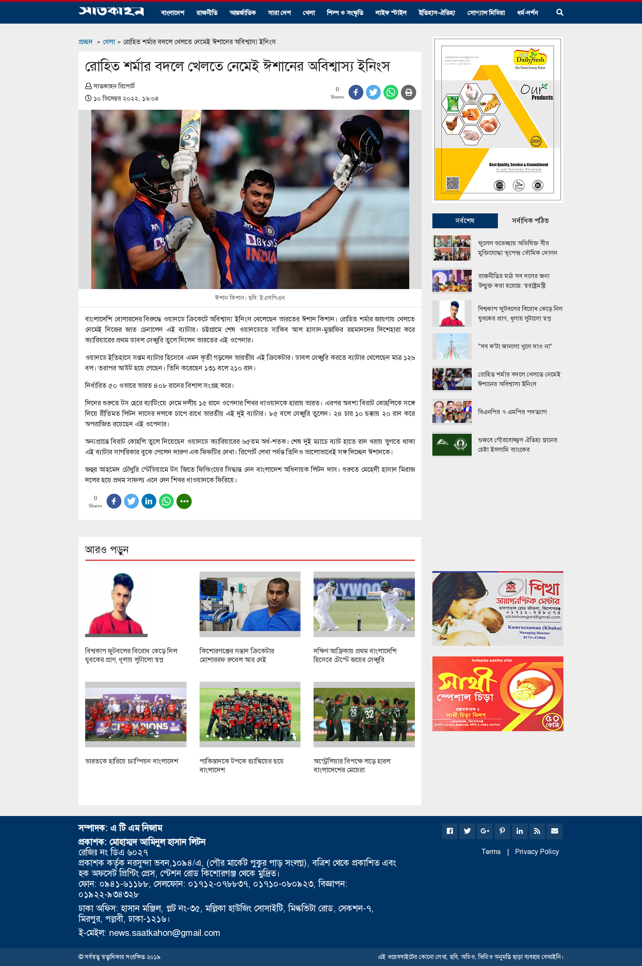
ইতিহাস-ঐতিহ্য (437, 12)
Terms (491, 851)
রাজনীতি (207, 12)
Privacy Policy (537, 851)
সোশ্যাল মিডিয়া (486, 12)
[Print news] (408, 92)
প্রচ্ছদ (86, 41)
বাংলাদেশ (172, 12)
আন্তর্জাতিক (243, 12)
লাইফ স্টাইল (391, 12)
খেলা (309, 12)
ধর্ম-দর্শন (527, 12)
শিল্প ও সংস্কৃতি (345, 12)
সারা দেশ (279, 12)
